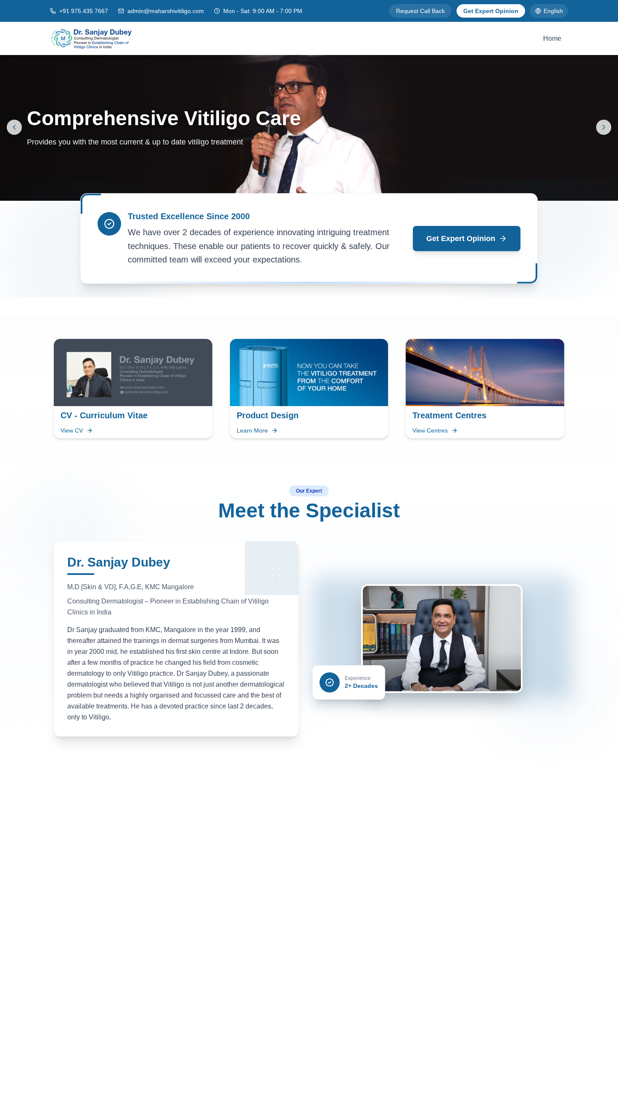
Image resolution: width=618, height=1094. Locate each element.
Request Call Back (420, 11)
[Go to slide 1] (300, 190)
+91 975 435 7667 (83, 11)
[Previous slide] (14, 127)
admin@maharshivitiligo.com (165, 11)
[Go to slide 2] (312, 190)
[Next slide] (603, 127)
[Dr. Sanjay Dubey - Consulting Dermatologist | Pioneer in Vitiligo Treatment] (91, 38)
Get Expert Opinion (490, 11)
